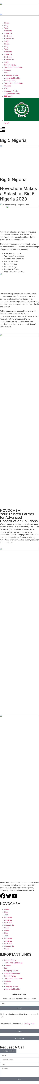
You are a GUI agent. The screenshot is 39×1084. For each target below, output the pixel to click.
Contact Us (9, 925)
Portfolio (8, 922)
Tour (6, 915)
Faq (5, 968)
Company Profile (11, 971)
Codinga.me (29, 1023)
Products (8, 917)
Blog (6, 912)
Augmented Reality (12, 973)
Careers (7, 965)
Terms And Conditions (13, 963)
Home (6, 909)
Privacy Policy (10, 960)
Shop (6, 928)
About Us (8, 920)
